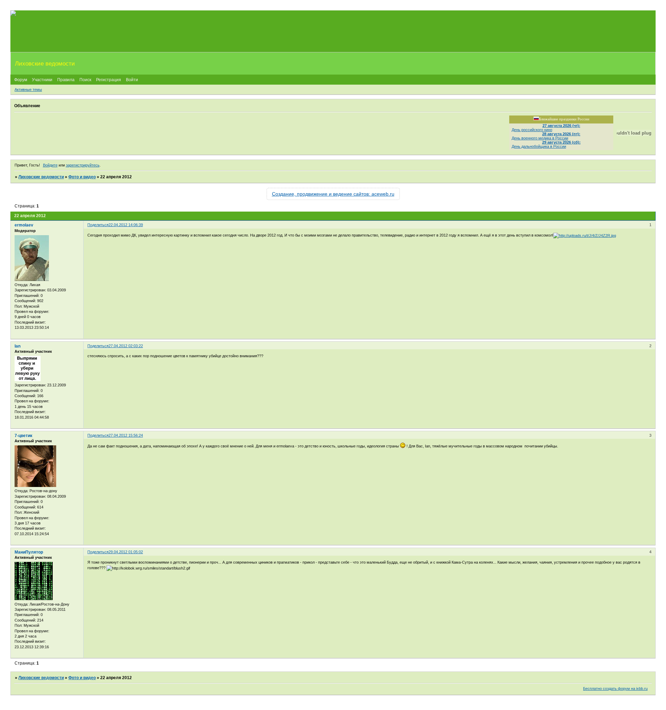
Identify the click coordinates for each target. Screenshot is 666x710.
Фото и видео (82, 176)
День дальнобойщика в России (539, 146)
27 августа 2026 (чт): (561, 125)
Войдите (50, 165)
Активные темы (28, 89)
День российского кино (532, 130)
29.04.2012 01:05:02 (126, 552)
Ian (17, 346)
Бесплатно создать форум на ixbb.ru (615, 688)
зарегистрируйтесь (83, 165)
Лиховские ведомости (41, 176)
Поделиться (98, 225)
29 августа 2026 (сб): (561, 142)
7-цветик (23, 435)
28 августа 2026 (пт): (561, 134)
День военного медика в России (540, 138)
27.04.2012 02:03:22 (126, 346)
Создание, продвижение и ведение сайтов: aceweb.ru (333, 194)
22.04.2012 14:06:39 (126, 225)
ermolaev (24, 225)
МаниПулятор (29, 552)
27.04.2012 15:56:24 (126, 435)
